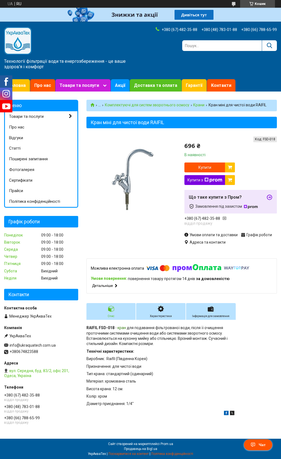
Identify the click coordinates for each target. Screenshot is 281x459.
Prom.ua (167, 444)
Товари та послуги (79, 85)
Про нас (42, 85)
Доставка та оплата (155, 85)
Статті (15, 148)
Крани (198, 105)
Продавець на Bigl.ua (140, 449)
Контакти (221, 85)
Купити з (195, 180)
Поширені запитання (28, 158)
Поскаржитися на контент (128, 454)
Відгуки (16, 137)
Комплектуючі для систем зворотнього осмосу (147, 105)
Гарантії (194, 85)
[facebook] (226, 414)
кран (121, 328)
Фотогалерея (21, 169)
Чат (262, 445)
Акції (120, 85)
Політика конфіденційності (34, 201)
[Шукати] (269, 45)
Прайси (16, 190)
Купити (204, 167)
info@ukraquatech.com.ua (33, 345)
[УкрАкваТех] (18, 40)
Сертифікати (20, 180)
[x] (232, 414)
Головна (17, 85)
